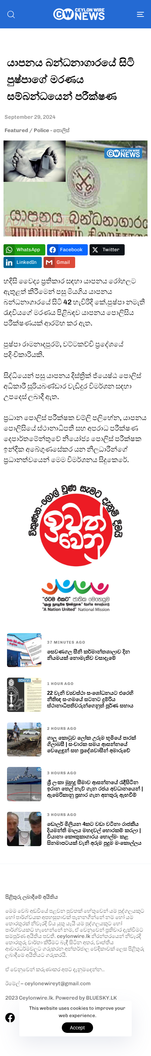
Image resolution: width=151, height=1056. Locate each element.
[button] (11, 14)
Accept (77, 1027)
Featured (16, 130)
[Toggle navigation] (121, 14)
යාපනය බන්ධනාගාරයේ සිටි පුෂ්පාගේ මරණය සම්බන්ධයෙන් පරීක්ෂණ (70, 79)
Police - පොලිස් (52, 130)
